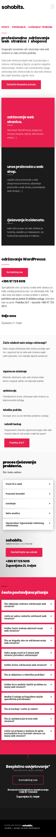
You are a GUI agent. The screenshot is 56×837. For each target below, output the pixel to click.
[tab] (28, 484)
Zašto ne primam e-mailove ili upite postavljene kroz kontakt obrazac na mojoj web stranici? (24, 733)
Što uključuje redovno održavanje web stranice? (25, 605)
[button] (53, 6)
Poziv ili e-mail (14, 484)
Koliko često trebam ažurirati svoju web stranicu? (23, 629)
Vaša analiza (13, 513)
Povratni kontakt (15, 493)
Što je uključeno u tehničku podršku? (24, 674)
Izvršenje (11, 503)
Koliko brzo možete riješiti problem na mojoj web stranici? (25, 685)
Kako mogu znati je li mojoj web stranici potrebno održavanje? (21, 654)
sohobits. (12, 7)
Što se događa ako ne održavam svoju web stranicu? (25, 641)
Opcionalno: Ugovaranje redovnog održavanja (25, 524)
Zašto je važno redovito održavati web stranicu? (25, 617)
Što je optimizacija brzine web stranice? (21, 720)
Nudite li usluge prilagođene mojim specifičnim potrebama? (23, 698)
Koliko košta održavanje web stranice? (25, 665)
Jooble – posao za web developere (22, 828)
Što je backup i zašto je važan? (21, 709)
